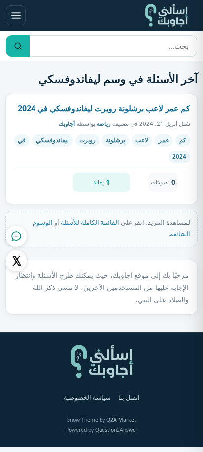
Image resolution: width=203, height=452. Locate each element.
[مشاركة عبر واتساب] (16, 236)
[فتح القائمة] (16, 15)
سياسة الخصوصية (87, 397)
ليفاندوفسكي (52, 140)
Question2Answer (116, 429)
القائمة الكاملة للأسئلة (90, 222)
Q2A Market (121, 419)
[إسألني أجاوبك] (166, 15)
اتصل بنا (129, 397)
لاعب (141, 140)
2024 (179, 156)
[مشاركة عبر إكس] (16, 260)
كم (182, 140)
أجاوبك (67, 123)
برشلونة (115, 140)
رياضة (104, 123)
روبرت (87, 140)
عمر (164, 140)
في (22, 140)
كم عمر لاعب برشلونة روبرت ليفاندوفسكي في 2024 (104, 108)
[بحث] (18, 46)
